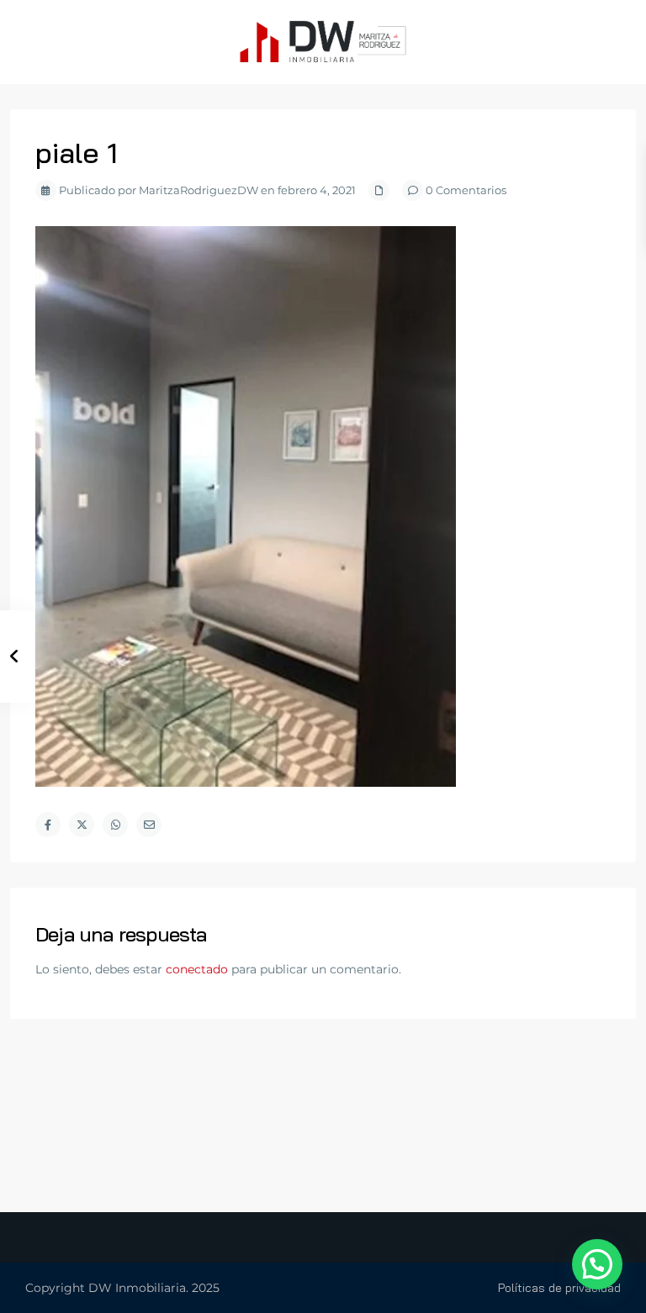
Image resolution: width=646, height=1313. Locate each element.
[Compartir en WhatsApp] (115, 824)
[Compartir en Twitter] (81, 824)
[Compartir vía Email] (149, 824)
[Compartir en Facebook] (48, 824)
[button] (597, 1264)
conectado (197, 969)
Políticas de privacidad (559, 1287)
